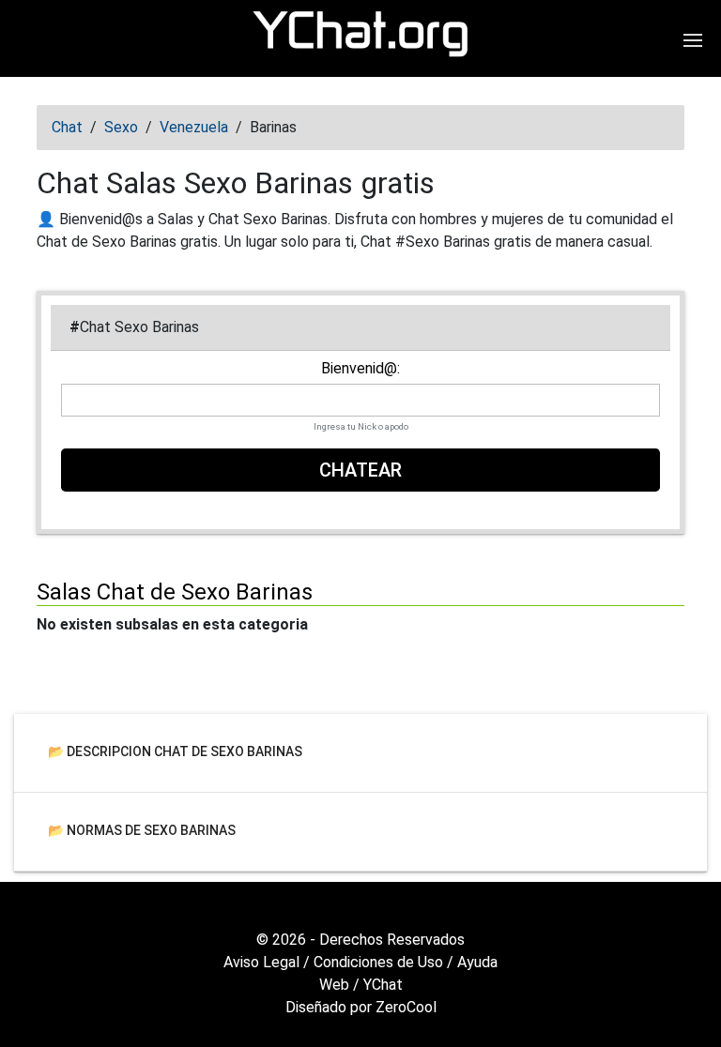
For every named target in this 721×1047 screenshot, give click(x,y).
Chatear (360, 470)
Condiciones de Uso (378, 962)
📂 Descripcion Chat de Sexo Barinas (175, 750)
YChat (383, 985)
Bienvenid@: (360, 368)
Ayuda (477, 962)
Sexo (121, 127)
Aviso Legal (261, 962)
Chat (67, 127)
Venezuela (194, 127)
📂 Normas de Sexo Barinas (142, 829)
